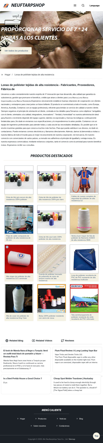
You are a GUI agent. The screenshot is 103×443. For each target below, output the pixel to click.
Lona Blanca (73, 98)
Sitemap (72, 439)
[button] (75, 5)
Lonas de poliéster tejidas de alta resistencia (34, 75)
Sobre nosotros (40, 426)
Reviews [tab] (69, 340)
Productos (42, 419)
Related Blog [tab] (16, 340)
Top (96, 435)
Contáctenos (64, 426)
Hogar (7, 75)
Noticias (63, 419)
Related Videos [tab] (44, 340)
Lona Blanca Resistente (21, 101)
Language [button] (95, 5)
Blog (81, 419)
